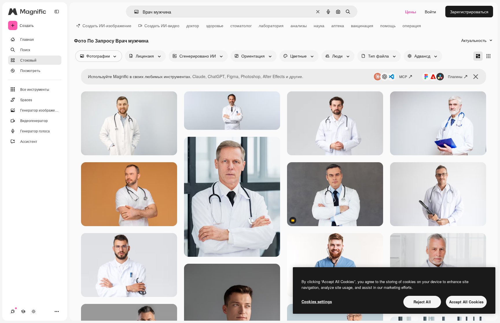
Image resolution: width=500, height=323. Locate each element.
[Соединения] (12, 311)
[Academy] (23, 311)
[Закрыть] (475, 76)
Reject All (422, 301)
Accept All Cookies (466, 301)
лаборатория (271, 25)
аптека (337, 25)
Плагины (455, 76)
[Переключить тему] (33, 311)
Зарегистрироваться (469, 11)
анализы (299, 25)
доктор (192, 25)
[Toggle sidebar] (56, 11)
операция (411, 25)
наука (319, 25)
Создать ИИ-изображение (106, 25)
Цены (410, 11)
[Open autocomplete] (134, 12)
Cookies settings (317, 301)
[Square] (488, 56)
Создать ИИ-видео (161, 25)
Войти (430, 11)
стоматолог (241, 25)
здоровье (214, 25)
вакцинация (362, 25)
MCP (403, 76)
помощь (388, 25)
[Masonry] (478, 56)
